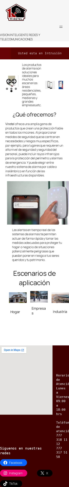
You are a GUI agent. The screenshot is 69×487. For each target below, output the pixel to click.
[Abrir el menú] (61, 27)
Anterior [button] (8, 81)
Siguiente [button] (14, 81)
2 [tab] (11, 89)
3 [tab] (16, 89)
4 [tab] (11, 91)
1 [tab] (7, 89)
